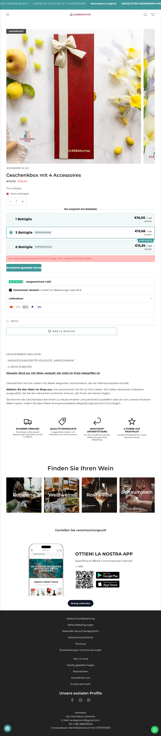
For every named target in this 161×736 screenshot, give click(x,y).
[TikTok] (88, 700)
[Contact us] (154, 729)
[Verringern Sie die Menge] (10, 201)
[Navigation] (7, 14)
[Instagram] (80, 700)
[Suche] (145, 14)
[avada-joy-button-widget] (7, 728)
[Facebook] (72, 700)
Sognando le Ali (17, 168)
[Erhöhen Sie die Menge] (23, 201)
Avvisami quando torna (23, 268)
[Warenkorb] (153, 14)
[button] (80, 219)
